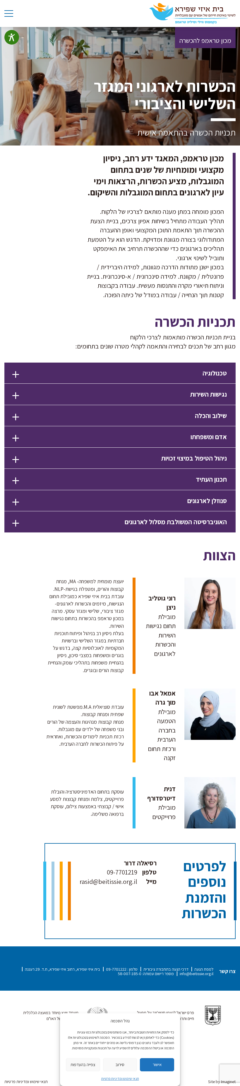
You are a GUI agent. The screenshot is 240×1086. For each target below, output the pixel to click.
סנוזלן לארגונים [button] (207, 500)
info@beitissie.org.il (196, 973)
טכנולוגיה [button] (215, 373)
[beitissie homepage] (192, 13)
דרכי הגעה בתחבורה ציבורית (165, 969)
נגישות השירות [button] (208, 394)
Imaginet (228, 1081)
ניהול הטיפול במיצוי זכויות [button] (194, 458)
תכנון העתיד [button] (211, 479)
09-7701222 (116, 969)
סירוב (120, 1064)
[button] (120, 373)
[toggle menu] (8, 13)
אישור (157, 1064)
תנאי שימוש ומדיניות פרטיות (120, 1078)
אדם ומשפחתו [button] (209, 436)
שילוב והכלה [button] (211, 415)
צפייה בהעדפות (83, 1064)
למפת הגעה (203, 969)
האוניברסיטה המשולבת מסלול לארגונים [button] (176, 521)
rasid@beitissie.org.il (108, 881)
